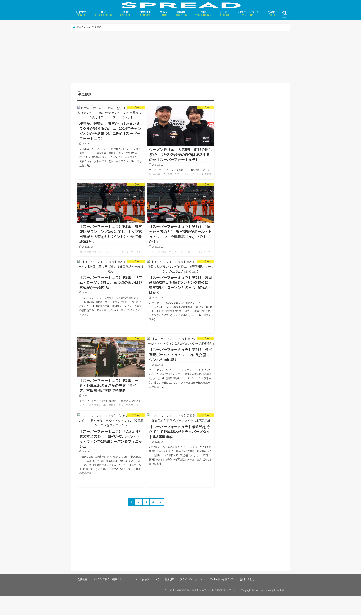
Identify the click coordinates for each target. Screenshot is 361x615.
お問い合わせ (247, 579)
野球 (126, 13)
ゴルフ (164, 13)
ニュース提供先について (145, 579)
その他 (272, 13)
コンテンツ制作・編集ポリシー (110, 579)
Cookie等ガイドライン (222, 579)
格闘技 (181, 13)
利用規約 (169, 579)
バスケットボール (248, 13)
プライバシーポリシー (192, 579)
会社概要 (82, 579)
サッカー (224, 13)
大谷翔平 (145, 13)
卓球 (203, 13)
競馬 (103, 13)
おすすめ (81, 13)
